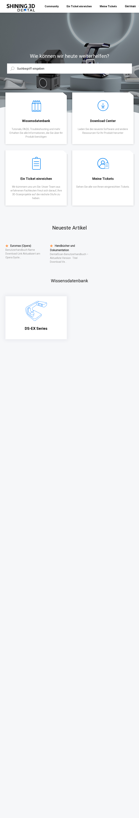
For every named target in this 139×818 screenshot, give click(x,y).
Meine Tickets (108, 6)
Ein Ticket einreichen (79, 6)
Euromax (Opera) (20, 245)
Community (52, 6)
